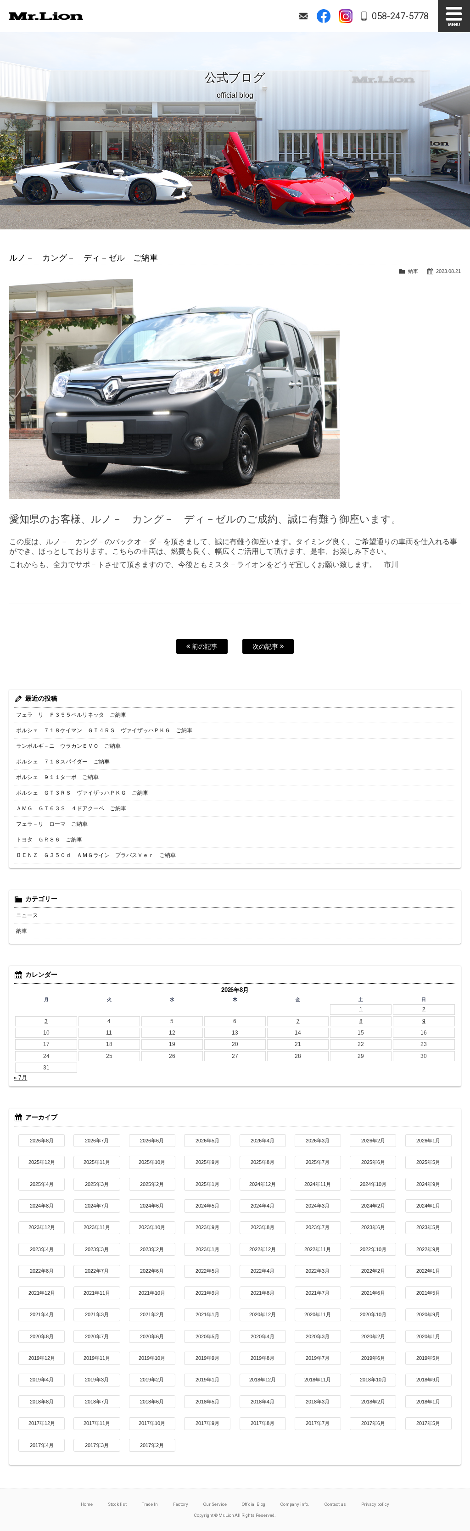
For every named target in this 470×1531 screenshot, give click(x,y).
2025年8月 (262, 1162)
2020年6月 (152, 1336)
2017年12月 (41, 1423)
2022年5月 (207, 1271)
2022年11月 (317, 1249)
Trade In (150, 1504)
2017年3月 (97, 1445)
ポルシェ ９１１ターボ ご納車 (57, 777)
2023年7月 (318, 1227)
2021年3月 (97, 1314)
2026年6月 (152, 1140)
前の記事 (204, 646)
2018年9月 (428, 1379)
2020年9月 (428, 1314)
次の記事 (266, 646)
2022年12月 (262, 1249)
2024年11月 (317, 1184)
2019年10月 (152, 1358)
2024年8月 (42, 1205)
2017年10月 (152, 1423)
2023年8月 (262, 1227)
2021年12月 (41, 1293)
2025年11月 (97, 1162)
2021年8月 (262, 1293)
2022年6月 (152, 1271)
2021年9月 (207, 1293)
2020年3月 (318, 1336)
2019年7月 (318, 1358)
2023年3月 (97, 1249)
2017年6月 (373, 1423)
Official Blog (254, 1504)
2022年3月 (318, 1271)
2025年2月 (152, 1184)
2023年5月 (428, 1227)
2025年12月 (41, 1162)
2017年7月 (318, 1423)
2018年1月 (428, 1401)
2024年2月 (373, 1205)
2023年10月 (152, 1227)
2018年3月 (318, 1401)
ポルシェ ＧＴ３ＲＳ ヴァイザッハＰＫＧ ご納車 (82, 793)
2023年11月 (97, 1227)
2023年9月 (207, 1227)
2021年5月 (428, 1293)
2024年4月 (262, 1205)
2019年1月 (207, 1379)
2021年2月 (152, 1314)
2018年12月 (262, 1379)
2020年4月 (262, 1336)
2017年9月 (207, 1423)
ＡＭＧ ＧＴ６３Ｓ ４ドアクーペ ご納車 (71, 808)
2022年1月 (428, 1271)
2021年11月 (97, 1293)
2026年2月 (373, 1140)
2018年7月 (97, 1401)
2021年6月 (373, 1293)
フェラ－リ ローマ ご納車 (52, 824)
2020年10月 (373, 1314)
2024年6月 (152, 1205)
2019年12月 (41, 1358)
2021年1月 (207, 1314)
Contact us (335, 1504)
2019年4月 (42, 1379)
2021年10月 (152, 1293)
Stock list (117, 1504)
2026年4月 (262, 1140)
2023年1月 (207, 1249)
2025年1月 (207, 1184)
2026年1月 (428, 1140)
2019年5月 (428, 1358)
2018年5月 (207, 1401)
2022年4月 (262, 1271)
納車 (413, 271)
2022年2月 (373, 1271)
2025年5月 (428, 1162)
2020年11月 (317, 1314)
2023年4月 (42, 1249)
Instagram (346, 16)
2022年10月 (373, 1249)
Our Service (215, 1504)
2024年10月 (373, 1184)
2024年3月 (318, 1205)
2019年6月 (373, 1358)
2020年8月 (42, 1336)
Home (87, 1504)
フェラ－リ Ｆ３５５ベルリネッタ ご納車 (71, 715)
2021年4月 (42, 1314)
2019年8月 (262, 1358)
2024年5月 (207, 1205)
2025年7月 (318, 1162)
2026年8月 (42, 1140)
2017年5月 (428, 1423)
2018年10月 (373, 1379)
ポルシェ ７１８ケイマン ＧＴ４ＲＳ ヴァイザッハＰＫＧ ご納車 (104, 730)
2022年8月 (42, 1271)
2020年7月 (97, 1336)
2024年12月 (262, 1184)
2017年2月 (152, 1445)
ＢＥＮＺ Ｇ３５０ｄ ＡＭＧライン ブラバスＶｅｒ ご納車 (96, 855)
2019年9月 (207, 1358)
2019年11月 (97, 1358)
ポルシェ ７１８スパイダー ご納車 (63, 761)
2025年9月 (207, 1162)
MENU (454, 16)
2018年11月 (317, 1379)
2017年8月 (262, 1423)
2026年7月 (97, 1140)
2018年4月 (262, 1401)
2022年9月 (428, 1249)
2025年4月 (42, 1184)
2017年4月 (42, 1445)
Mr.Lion (46, 16)
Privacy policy (375, 1504)
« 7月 (20, 1077)
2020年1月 (428, 1336)
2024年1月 (428, 1205)
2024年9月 (428, 1184)
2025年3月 (97, 1184)
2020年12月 (262, 1314)
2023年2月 (152, 1249)
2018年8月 (42, 1401)
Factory (180, 1504)
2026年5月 (207, 1140)
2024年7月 (97, 1205)
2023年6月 (373, 1227)
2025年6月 (373, 1162)
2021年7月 (318, 1293)
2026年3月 (318, 1140)
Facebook (324, 16)
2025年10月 (152, 1162)
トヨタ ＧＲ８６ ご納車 (49, 839)
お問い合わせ (303, 16)
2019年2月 (152, 1379)
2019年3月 (97, 1379)
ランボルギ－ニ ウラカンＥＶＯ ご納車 (68, 746)
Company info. (294, 1504)
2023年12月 (41, 1227)
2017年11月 (97, 1423)
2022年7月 (97, 1271)
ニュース (27, 915)
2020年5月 (207, 1336)
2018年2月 (373, 1401)
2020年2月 (373, 1336)
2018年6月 (152, 1401)
